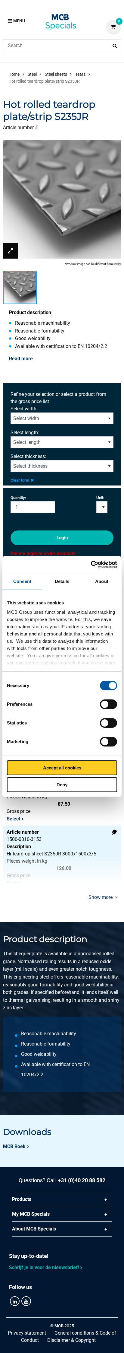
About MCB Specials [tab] (34, 1229)
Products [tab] (21, 1199)
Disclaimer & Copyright (71, 1340)
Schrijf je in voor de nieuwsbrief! (44, 1267)
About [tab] (101, 581)
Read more (21, 358)
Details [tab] (62, 581)
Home (14, 74)
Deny (62, 784)
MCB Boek (14, 1146)
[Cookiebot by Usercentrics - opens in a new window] (90, 564)
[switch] (108, 704)
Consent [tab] (22, 581)
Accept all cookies (62, 767)
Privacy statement (27, 1333)
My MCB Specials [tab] (31, 1214)
